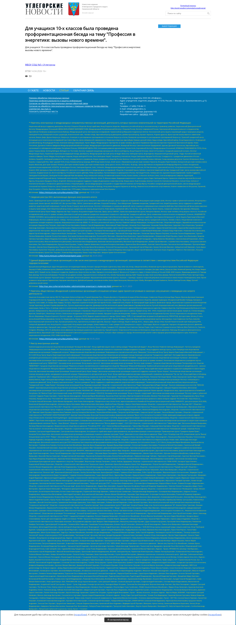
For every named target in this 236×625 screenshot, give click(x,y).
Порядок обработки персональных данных (49, 98)
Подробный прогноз (188, 6)
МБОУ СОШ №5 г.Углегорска (40, 64)
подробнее (80, 614)
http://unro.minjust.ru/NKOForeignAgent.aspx (60, 255)
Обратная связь (83, 90)
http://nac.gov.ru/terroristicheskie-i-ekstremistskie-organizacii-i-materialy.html (75, 286)
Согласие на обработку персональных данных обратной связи (58, 103)
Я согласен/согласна (118, 620)
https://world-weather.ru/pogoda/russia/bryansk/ (188, 8)
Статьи (64, 90)
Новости (49, 90)
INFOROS (144, 114)
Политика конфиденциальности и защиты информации (55, 100)
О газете (33, 90)
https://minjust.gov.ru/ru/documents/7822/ (59, 338)
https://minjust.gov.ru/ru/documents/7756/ (59, 192)
